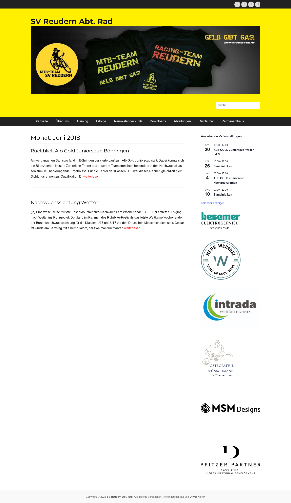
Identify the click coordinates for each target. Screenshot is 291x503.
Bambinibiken (223, 166)
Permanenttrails (233, 121)
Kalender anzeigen (212, 203)
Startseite (41, 121)
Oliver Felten (197, 496)
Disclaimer (206, 121)
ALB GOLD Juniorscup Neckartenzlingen (229, 180)
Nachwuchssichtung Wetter (64, 202)
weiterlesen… (93, 176)
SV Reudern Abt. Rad (72, 21)
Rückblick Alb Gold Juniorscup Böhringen (80, 151)
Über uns (62, 121)
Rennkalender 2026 (128, 121)
